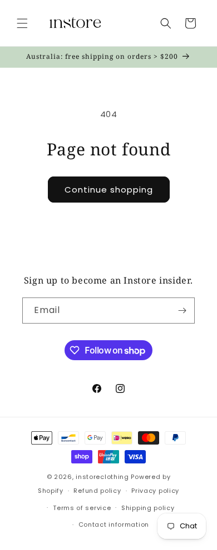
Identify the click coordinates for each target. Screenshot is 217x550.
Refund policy (97, 490)
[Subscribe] (182, 310)
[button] (22, 23)
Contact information (113, 524)
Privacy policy (155, 490)
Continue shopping (109, 189)
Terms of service (82, 507)
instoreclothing (102, 476)
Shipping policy (148, 507)
